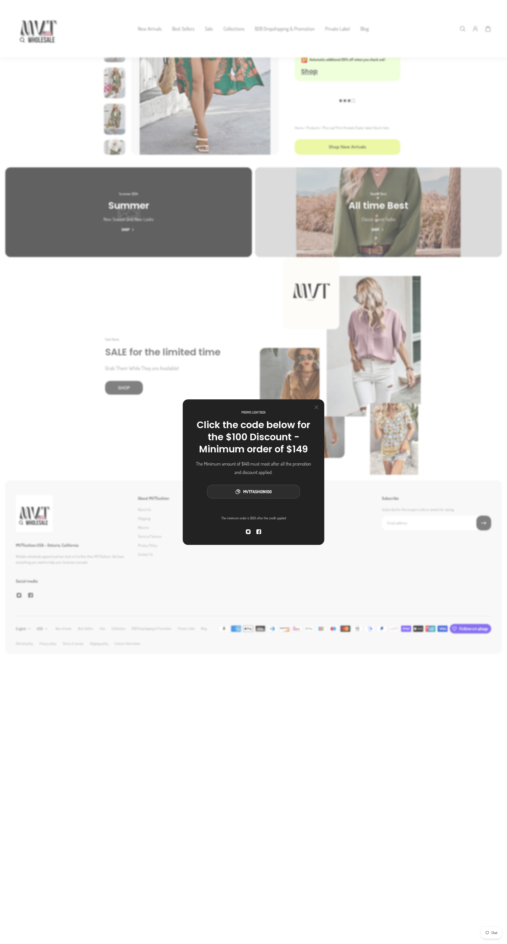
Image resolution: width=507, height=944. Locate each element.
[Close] (316, 407)
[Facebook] (258, 531)
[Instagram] (248, 531)
